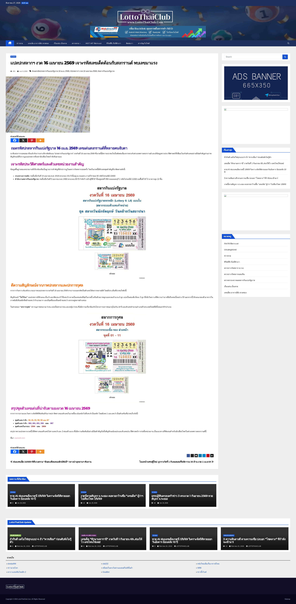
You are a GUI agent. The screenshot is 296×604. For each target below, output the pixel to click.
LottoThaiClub (40, 546)
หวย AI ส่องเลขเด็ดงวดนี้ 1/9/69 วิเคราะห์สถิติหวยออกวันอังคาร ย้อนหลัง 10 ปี (40, 497)
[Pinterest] (32, 140)
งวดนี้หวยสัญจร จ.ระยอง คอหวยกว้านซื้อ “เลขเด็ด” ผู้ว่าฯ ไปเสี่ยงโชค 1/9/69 (112, 497)
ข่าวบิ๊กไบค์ (202, 572)
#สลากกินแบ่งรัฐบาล (106, 71)
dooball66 (12, 564)
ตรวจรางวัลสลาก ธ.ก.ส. (234, 268)
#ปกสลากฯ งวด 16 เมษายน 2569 (83, 71)
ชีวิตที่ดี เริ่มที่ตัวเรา (113, 43)
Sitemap (287, 599)
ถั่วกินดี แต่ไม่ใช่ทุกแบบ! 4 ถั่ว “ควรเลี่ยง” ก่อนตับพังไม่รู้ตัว (247, 157)
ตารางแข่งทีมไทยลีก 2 (17, 572)
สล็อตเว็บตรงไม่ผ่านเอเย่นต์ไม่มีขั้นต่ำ (118, 568)
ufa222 (105, 564)
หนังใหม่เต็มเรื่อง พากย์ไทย (208, 564)
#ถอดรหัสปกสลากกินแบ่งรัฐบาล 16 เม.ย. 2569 (50, 71)
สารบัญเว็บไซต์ (144, 43)
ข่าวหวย (20, 43)
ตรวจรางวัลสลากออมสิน (234, 274)
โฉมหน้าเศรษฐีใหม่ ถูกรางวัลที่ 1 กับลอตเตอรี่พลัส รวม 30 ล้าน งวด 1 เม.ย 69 (175, 462)
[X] (23, 140)
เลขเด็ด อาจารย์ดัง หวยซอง (38, 43)
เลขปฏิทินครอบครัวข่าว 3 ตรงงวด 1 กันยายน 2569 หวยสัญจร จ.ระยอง (182, 497)
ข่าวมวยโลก (13, 568)
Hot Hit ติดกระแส (94, 43)
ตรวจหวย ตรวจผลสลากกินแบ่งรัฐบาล (239, 280)
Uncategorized (230, 250)
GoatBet (106, 572)
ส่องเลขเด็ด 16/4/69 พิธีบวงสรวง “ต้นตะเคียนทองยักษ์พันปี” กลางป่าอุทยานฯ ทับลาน (52, 462)
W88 (199, 568)
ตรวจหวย (76, 43)
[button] (288, 43)
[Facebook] (15, 140)
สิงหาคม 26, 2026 (23, 546)
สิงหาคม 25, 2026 (238, 546)
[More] (40, 140)
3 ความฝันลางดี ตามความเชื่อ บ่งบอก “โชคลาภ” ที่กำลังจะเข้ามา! (251, 178)
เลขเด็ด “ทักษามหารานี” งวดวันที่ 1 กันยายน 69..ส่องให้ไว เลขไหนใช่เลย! (254, 163)
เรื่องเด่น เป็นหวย (60, 43)
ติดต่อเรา (129, 43)
